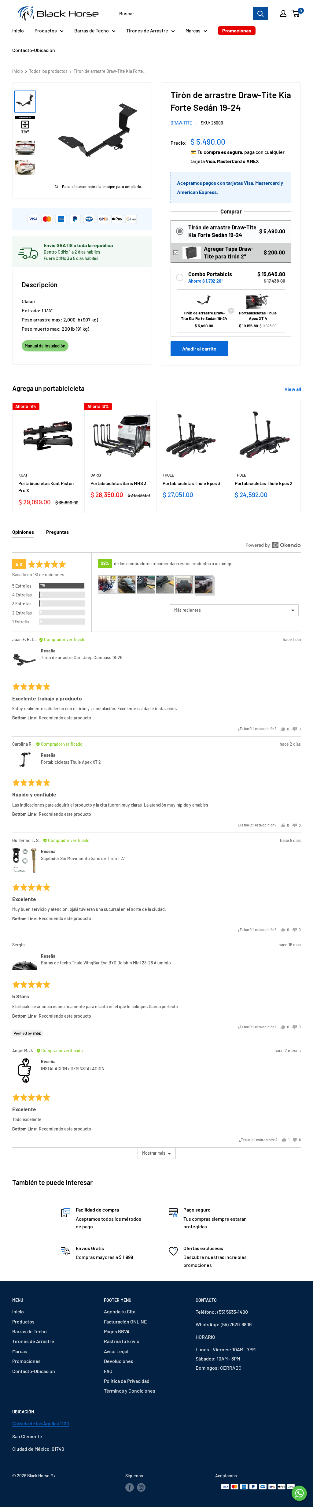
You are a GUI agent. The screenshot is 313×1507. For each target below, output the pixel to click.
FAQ (108, 1371)
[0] (296, 13)
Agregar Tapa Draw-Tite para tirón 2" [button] (228, 252)
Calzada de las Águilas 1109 (40, 1423)
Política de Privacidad (126, 1381)
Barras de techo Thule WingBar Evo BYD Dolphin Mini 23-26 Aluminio (106, 962)
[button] (231, 231)
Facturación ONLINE (125, 1321)
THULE (168, 475)
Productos (46, 30)
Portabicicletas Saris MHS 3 (118, 483)
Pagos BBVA (117, 1331)
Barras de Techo (91, 30)
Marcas (193, 30)
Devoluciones (118, 1361)
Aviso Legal (116, 1351)
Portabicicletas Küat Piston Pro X (46, 487)
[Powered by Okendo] (273, 545)
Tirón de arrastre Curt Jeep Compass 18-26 (81, 657)
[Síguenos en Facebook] (129, 1487)
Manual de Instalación (45, 345)
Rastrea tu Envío (121, 1341)
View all (293, 389)
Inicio (18, 30)
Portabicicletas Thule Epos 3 (191, 483)
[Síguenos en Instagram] (141, 1487)
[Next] (301, 456)
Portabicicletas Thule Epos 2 (263, 483)
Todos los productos (48, 71)
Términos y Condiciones (129, 1391)
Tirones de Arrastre (147, 30)
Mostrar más (153, 1153)
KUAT (23, 475)
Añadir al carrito (199, 348)
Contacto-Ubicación (33, 50)
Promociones (236, 30)
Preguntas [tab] (57, 532)
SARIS (95, 475)
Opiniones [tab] (23, 532)
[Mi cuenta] (283, 13)
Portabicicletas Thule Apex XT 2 (71, 762)
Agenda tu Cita (119, 1311)
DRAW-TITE (181, 122)
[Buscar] (260, 13)
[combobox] (184, 13)
